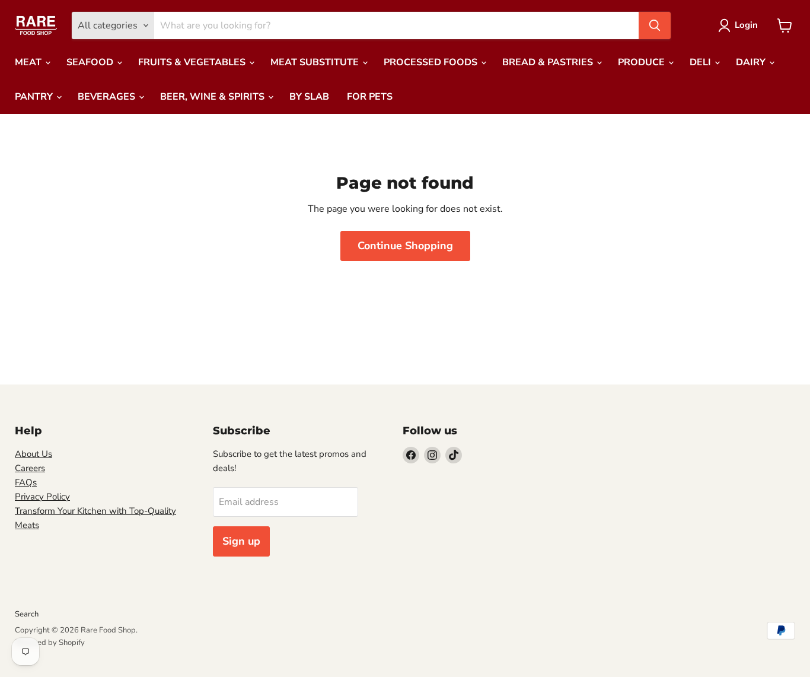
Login (746, 25)
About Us (33, 454)
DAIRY (752, 62)
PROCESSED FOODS (432, 62)
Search (27, 614)
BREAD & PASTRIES (548, 62)
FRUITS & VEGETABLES (193, 62)
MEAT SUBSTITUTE (315, 62)
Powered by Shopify (50, 642)
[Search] (655, 25)
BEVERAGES (108, 96)
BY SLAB (309, 96)
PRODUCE (642, 62)
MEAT (29, 62)
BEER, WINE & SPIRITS (213, 96)
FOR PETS (370, 96)
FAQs (26, 482)
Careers (30, 468)
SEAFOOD (91, 62)
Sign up (241, 541)
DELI (701, 62)
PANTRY (35, 96)
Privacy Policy (42, 497)
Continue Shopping (405, 246)
